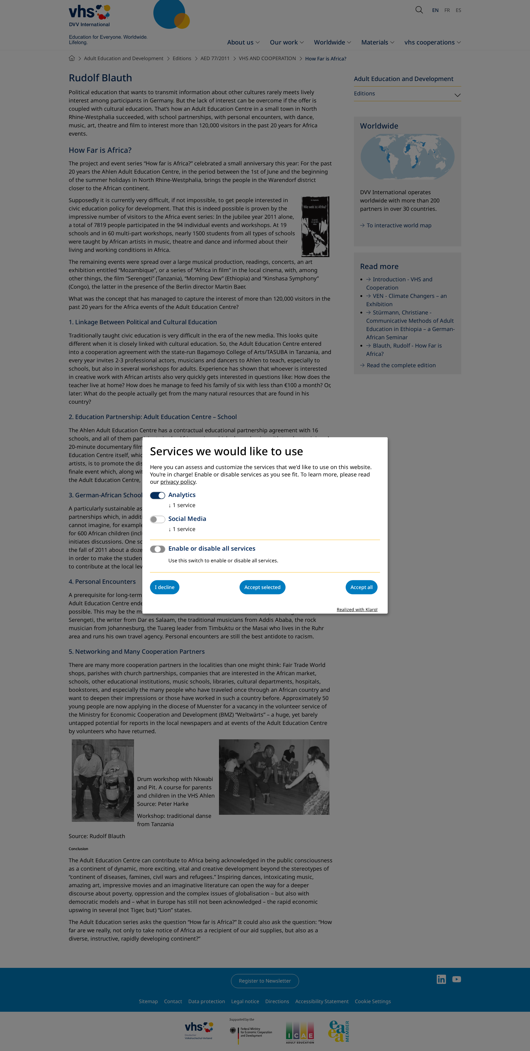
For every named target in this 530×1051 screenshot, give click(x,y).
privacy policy (177, 482)
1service (181, 506)
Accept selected (262, 587)
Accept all (362, 587)
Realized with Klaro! (357, 610)
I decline (165, 587)
